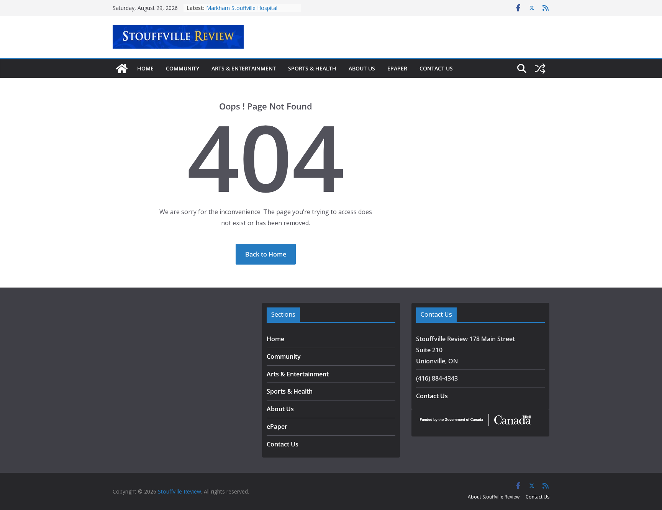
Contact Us (436, 68)
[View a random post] (540, 68)
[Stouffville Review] (122, 68)
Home (145, 68)
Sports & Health (312, 68)
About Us (362, 68)
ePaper (397, 68)
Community (182, 68)
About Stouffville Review (493, 497)
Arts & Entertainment (243, 68)
